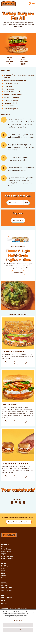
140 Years (4, 585)
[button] (18, 220)
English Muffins (6, 551)
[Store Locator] (29, 3)
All (2, 546)
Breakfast (4, 566)
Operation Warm (6, 590)
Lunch (3, 571)
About (3, 595)
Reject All (18, 625)
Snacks (3, 578)
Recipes (4, 563)
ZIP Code (12, 202)
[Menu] (33, 3)
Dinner (3, 573)
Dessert (3, 575)
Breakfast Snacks (7, 558)
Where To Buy (6, 598)
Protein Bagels (6, 549)
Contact (5, 603)
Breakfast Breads (7, 556)
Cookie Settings (18, 620)
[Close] (33, 612)
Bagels (3, 554)
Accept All (18, 629)
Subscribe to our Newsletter (18, 522)
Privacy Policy (16, 616)
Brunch (3, 568)
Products (5, 544)
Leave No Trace (6, 587)
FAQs (3, 600)
